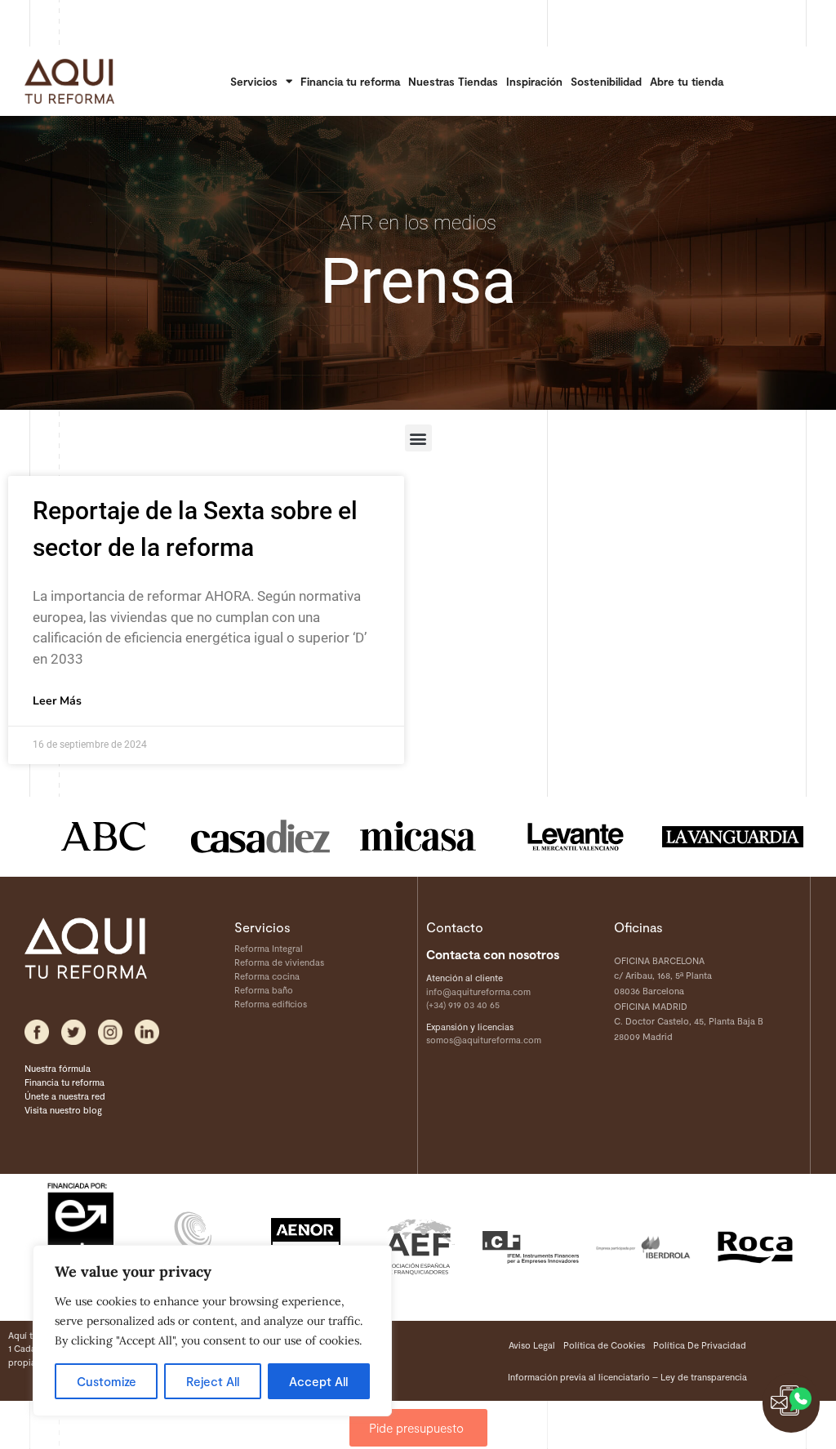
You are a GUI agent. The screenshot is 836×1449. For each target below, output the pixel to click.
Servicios (254, 81)
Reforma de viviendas (279, 962)
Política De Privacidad (699, 1345)
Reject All (212, 1381)
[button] (418, 437)
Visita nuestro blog (63, 1110)
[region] (212, 1330)
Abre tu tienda (686, 81)
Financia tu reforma (350, 81)
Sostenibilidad (606, 81)
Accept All (318, 1381)
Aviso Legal (532, 1345)
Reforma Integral (268, 948)
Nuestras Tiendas (453, 81)
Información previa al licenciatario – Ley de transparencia (627, 1376)
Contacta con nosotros (492, 954)
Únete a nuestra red (64, 1096)
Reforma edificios (270, 1003)
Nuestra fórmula (57, 1068)
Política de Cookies (604, 1345)
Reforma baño (263, 990)
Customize (106, 1381)
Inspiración (534, 81)
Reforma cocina (267, 976)
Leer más (57, 701)
